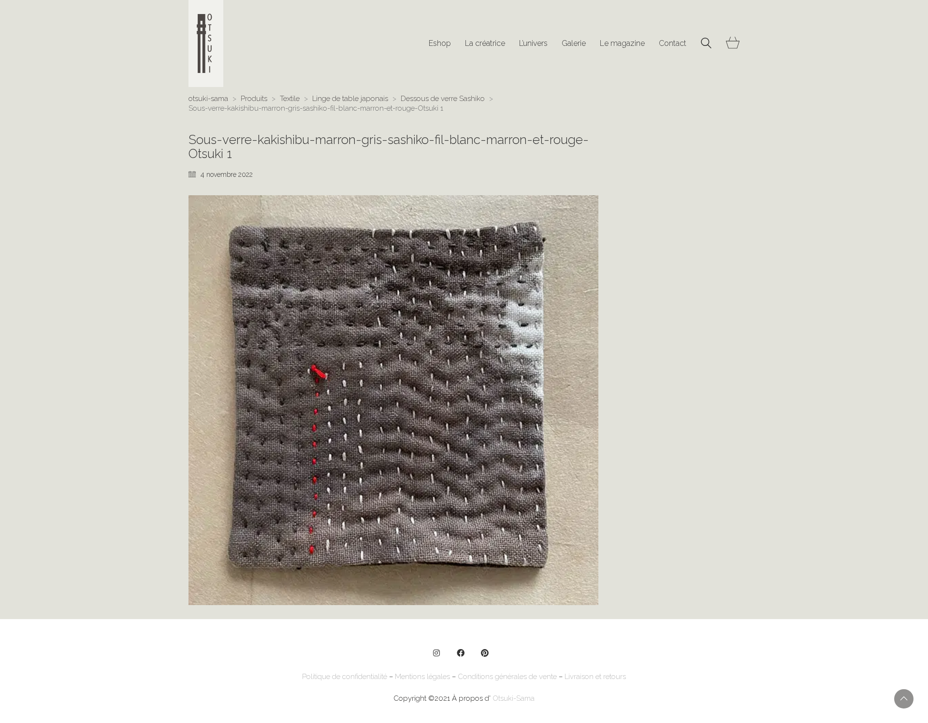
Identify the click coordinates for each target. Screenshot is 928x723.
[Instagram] (436, 653)
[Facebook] (460, 653)
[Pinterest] (484, 653)
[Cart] (733, 43)
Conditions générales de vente (507, 676)
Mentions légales (422, 676)
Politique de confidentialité (344, 676)
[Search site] (706, 44)
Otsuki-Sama (514, 698)
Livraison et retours (595, 676)
